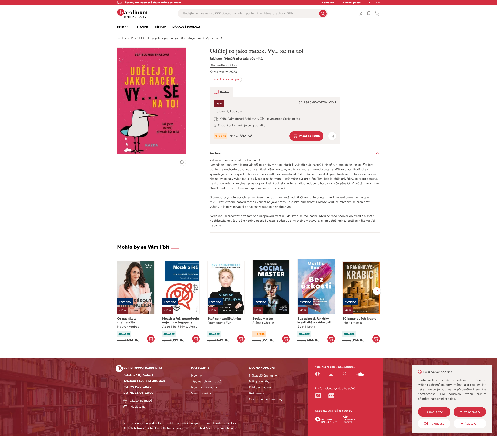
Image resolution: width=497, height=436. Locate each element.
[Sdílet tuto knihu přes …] (182, 162)
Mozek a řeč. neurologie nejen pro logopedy (180, 320)
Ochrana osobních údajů (183, 423)
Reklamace (256, 393)
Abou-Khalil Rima (174, 327)
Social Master (262, 318)
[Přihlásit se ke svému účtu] (360, 13)
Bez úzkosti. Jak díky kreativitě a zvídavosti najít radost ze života (314, 320)
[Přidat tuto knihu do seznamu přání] (332, 136)
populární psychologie (165, 38)
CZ (371, 2)
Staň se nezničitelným (224, 318)
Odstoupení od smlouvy (265, 399)
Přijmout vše (434, 412)
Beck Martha (306, 327)
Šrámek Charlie (263, 323)
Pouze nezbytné (470, 412)
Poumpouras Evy (219, 323)
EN (378, 2)
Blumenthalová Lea (223, 65)
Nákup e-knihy (259, 381)
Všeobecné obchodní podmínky (142, 423)
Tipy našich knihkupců (206, 381)
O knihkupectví (351, 2)
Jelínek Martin (352, 323)
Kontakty (328, 2)
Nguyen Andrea (128, 327)
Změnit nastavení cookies (221, 423)
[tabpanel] (275, 120)
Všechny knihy (201, 393)
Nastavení (472, 423)
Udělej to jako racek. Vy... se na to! (201, 38)
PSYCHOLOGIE (140, 38)
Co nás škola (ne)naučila (126, 320)
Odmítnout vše (434, 423)
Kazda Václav (219, 72)
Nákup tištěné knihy (263, 375)
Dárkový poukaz (260, 387)
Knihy (125, 38)
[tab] (221, 92)
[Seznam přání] (368, 13)
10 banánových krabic (359, 318)
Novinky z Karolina (204, 387)
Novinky (196, 375)
